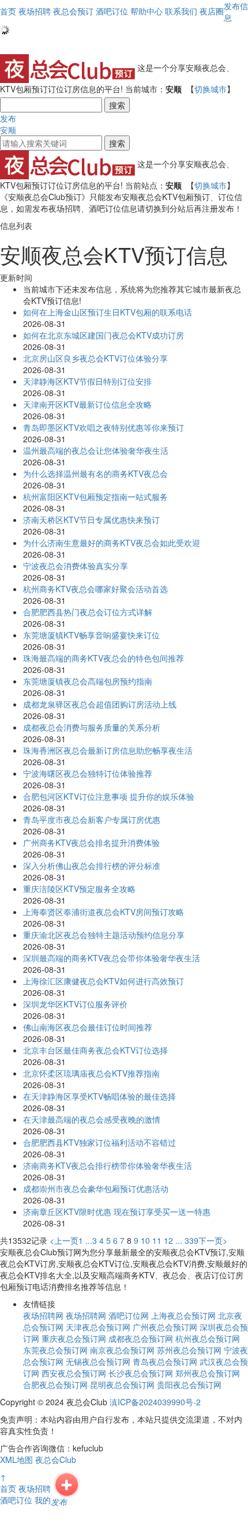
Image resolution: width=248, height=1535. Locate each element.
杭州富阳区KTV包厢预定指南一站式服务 (95, 496)
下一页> (212, 1240)
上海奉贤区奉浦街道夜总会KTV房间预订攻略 (103, 911)
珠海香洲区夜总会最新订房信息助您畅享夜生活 (108, 750)
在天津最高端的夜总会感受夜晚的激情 (91, 1119)
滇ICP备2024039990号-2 (155, 1402)
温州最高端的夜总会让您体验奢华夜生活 (95, 450)
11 (156, 1240)
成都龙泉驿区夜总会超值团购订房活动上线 (99, 704)
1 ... (85, 1240)
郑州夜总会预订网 (207, 1373)
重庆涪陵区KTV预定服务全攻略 (79, 888)
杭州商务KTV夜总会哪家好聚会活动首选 (95, 589)
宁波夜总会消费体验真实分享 (75, 565)
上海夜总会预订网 (183, 1315)
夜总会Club (55, 1459)
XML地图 (16, 1459)
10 (145, 1240)
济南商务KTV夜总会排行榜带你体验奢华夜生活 (107, 1165)
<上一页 (64, 1240)
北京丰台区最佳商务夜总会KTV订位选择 (95, 1050)
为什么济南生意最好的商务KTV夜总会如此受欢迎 (111, 542)
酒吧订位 (16, 1500)
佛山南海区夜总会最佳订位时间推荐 (87, 1027)
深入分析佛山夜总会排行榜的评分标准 (91, 865)
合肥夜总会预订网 (55, 1384)
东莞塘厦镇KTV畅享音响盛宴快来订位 (91, 635)
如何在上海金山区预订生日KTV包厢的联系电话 (107, 312)
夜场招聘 (34, 1488)
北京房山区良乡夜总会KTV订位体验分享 (95, 358)
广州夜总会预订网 (165, 1327)
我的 (43, 1500)
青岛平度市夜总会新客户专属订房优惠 (91, 819)
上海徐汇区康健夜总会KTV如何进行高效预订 (103, 981)
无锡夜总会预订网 (98, 1361)
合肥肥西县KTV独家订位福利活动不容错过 (99, 1142)
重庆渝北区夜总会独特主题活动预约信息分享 (104, 934)
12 (168, 1240)
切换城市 (210, 89)
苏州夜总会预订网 (189, 1350)
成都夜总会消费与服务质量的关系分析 (91, 727)
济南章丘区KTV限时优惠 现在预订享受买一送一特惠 (117, 1211)
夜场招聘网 (43, 1315)
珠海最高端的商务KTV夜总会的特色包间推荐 (103, 658)
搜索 (117, 105)
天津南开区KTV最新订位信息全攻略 (87, 404)
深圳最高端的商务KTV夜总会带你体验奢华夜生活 (111, 958)
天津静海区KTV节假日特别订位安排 (87, 381)
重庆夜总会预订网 (74, 1338)
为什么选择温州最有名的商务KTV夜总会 (95, 473)
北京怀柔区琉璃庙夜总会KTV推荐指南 (91, 1073)
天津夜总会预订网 (98, 1327)
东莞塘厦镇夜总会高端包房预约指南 (87, 681)
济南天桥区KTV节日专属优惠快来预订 (91, 519)
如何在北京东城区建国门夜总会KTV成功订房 (103, 335)
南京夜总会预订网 (122, 1350)
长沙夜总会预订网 (140, 1373)
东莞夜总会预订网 (55, 1350)
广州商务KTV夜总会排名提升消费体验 (91, 842)
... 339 (186, 1240)
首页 (8, 11)
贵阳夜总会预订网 (189, 1384)
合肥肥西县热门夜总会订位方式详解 (87, 612)
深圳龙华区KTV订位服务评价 (75, 1004)
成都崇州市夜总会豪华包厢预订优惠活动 (95, 1188)
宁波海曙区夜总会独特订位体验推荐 (87, 773)
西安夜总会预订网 (74, 1373)
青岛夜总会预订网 (165, 1361)
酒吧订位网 (128, 1315)
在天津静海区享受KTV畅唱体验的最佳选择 (99, 1096)
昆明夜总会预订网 (122, 1384)
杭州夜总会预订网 (207, 1338)
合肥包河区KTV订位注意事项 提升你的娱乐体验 (108, 796)
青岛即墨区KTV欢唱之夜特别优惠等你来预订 (103, 427)
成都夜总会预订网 (140, 1338)
